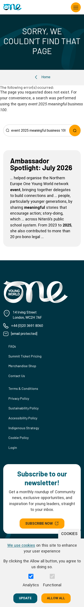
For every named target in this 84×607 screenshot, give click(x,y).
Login (12, 447)
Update (25, 598)
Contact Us (16, 376)
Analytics (31, 585)
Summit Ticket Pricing (25, 356)
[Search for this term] (75, 130)
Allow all (56, 598)
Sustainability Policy (23, 408)
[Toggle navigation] (76, 7)
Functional (52, 585)
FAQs (12, 346)
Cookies (69, 533)
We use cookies (21, 545)
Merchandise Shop (22, 366)
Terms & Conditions (23, 388)
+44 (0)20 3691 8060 (27, 326)
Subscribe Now (39, 523)
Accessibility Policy (22, 418)
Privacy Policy (18, 398)
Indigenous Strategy (23, 428)
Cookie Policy (18, 437)
